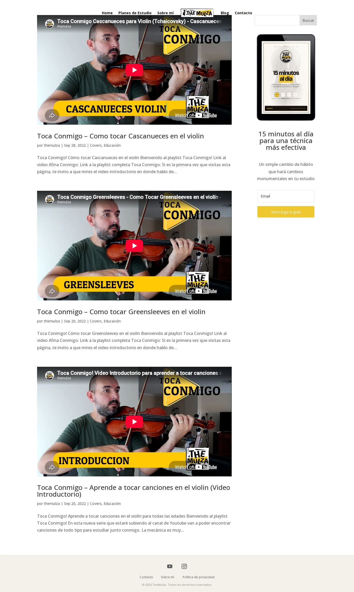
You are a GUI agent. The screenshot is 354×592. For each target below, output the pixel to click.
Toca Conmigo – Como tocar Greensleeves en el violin (121, 311)
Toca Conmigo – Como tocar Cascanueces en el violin (120, 135)
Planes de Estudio (135, 12)
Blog (225, 12)
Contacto (243, 12)
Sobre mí (165, 12)
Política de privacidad (199, 577)
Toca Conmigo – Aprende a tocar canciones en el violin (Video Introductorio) (133, 491)
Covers (96, 145)
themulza (52, 145)
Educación (112, 145)
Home (107, 12)
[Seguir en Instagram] (184, 566)
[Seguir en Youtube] (170, 566)
